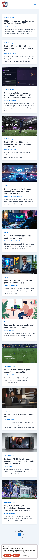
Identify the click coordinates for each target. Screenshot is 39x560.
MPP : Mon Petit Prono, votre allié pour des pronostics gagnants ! (18, 281)
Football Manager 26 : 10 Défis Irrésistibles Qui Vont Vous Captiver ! (19, 48)
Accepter (7, 555)
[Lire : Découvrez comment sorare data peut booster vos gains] (19, 219)
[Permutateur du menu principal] (35, 4)
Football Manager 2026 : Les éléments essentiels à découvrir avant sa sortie (17, 144)
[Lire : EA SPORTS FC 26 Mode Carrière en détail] (19, 398)
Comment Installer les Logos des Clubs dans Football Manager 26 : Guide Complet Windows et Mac (18, 95)
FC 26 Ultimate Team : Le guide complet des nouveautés (17, 371)
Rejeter (16, 555)
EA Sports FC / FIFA (9, 366)
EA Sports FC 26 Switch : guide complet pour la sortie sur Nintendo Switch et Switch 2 (19, 461)
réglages (25, 552)
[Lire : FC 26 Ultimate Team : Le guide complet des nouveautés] (19, 353)
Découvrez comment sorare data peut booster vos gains (18, 237)
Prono (6, 185)
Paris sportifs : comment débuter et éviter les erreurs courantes (19, 326)
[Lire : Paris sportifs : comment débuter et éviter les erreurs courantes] (19, 309)
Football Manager (9, 17)
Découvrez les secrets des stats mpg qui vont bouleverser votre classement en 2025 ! (17, 191)
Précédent (19, 531)
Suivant (19, 538)
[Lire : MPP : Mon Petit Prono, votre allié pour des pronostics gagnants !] (19, 264)
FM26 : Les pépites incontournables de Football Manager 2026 (19, 22)
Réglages (25, 555)
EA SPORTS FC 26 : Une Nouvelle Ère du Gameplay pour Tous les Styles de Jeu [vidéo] (17, 508)
